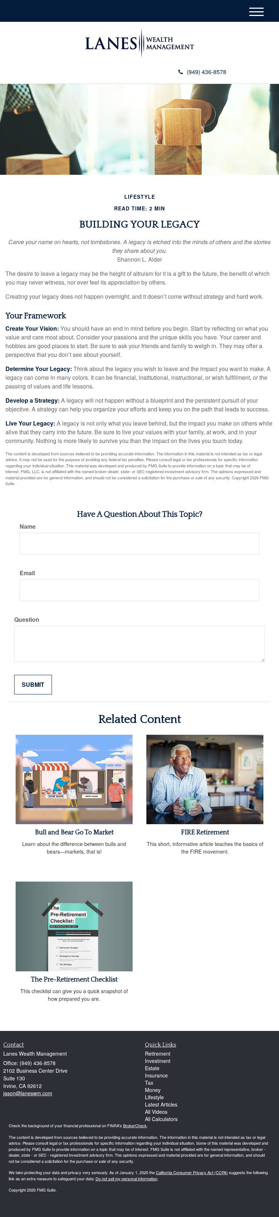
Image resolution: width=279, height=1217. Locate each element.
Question (26, 620)
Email (27, 573)
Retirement (157, 1053)
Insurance (156, 1075)
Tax (149, 1082)
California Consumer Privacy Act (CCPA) (192, 1172)
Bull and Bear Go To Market (74, 832)
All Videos (156, 1111)
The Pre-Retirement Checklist (74, 979)
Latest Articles (161, 1104)
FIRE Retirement (205, 832)
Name (28, 527)
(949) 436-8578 (206, 72)
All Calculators (161, 1119)
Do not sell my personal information (126, 1178)
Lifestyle (154, 1097)
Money (153, 1089)
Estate (152, 1068)
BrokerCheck (135, 1125)
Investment (157, 1060)
